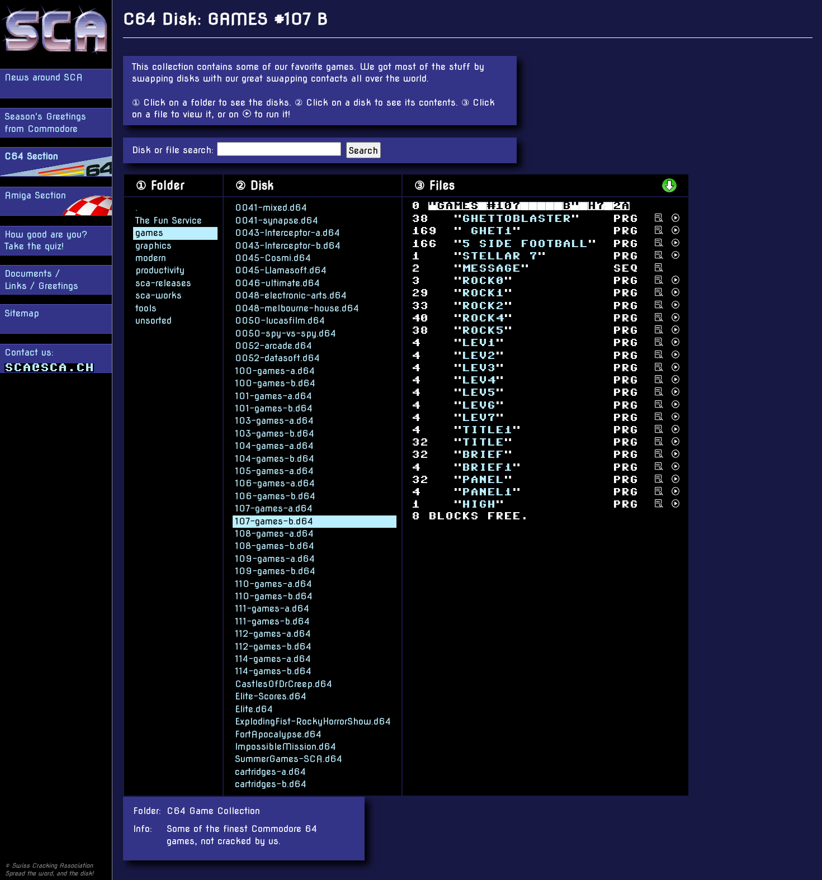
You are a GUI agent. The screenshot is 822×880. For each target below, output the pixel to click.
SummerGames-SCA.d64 (288, 759)
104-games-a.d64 (274, 446)
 (483, 318)
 (483, 455)
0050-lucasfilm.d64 (280, 320)
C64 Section (31, 156)
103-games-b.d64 (274, 433)
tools (146, 308)
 (487, 430)
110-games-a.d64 (273, 584)
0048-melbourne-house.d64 (297, 308)
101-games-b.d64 (274, 408)
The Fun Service (168, 220)
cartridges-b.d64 (270, 784)
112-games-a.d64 (273, 633)
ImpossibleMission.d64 (285, 746)
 (491, 268)
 (525, 243)
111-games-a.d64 (272, 608)
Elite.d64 (254, 709)
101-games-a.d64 (273, 396)
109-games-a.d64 (275, 558)
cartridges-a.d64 (270, 772)
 (483, 293)
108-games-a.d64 (274, 533)
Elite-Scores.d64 (270, 696)
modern (150, 258)
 (478, 380)
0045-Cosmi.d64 (273, 258)
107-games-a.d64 (274, 508)
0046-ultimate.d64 (277, 283)
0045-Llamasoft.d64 (281, 270)
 (478, 368)
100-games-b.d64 (275, 383)
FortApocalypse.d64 (278, 734)
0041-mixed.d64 (271, 207)
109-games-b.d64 (275, 571)
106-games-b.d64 (275, 496)
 (487, 467)
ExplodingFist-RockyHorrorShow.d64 (313, 721)
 (478, 355)
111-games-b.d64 (272, 621)
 (478, 343)
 (516, 219)
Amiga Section (35, 195)
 (499, 256)
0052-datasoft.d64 (277, 358)
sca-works (158, 295)
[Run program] (676, 218)
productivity (160, 270)
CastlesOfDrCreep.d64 (283, 684)
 (478, 393)
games (149, 233)
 (483, 331)
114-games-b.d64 (273, 671)
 (487, 231)
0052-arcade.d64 (273, 345)
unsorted (153, 320)
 (483, 281)
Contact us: (29, 352)
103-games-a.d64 (274, 420)
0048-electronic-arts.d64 (291, 295)
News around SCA (43, 77)
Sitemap (21, 313)
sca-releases (163, 283)
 (483, 305)
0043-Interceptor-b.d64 (288, 245)
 (478, 504)
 (478, 405)
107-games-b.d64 (274, 521)
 (478, 417)
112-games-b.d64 (273, 646)
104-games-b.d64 (274, 458)
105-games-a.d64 (274, 471)
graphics (153, 245)
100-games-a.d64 (275, 371)
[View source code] (659, 218)
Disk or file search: (174, 150)
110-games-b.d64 (274, 596)
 (483, 442)
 (487, 492)
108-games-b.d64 (274, 546)
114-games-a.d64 (273, 659)
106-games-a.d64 (275, 483)
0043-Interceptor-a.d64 (287, 233)
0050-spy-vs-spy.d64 (285, 333)
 (483, 480)
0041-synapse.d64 (276, 220)
